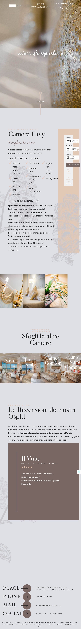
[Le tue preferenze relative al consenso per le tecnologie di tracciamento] (79, 472)
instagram (57, 614)
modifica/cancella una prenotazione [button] (68, 181)
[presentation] (20, 51)
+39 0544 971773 (44, 597)
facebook (42, 614)
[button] (72, 141)
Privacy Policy (37, 624)
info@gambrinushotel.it (48, 605)
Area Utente (71, 624)
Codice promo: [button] (68, 172)
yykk (40, 626)
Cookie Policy (55, 624)
